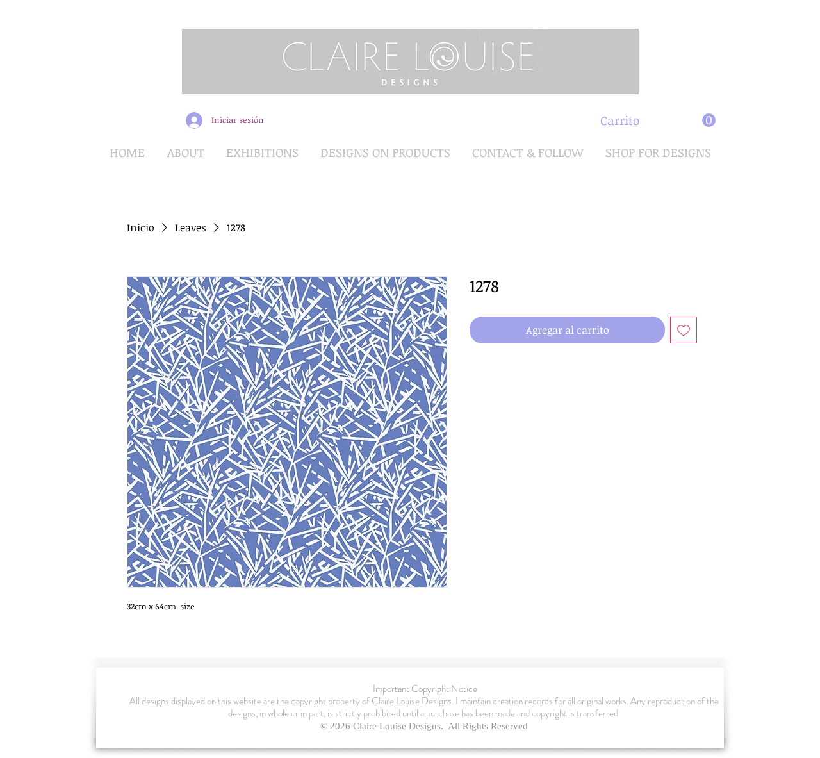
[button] (658, 120)
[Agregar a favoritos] (683, 330)
